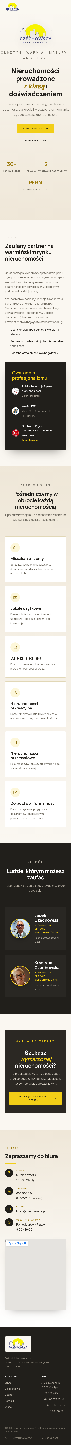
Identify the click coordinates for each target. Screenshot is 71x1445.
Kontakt (9, 1401)
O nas (8, 1383)
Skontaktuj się (35, 140)
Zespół (9, 1394)
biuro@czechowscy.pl (30, 1211)
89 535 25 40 (24, 1198)
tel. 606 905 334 (50, 1393)
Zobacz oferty (33, 128)
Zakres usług (12, 1388)
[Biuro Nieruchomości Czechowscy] (12, 7)
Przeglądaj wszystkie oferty (33, 1098)
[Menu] (64, 7)
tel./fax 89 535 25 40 (52, 1399)
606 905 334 (24, 1193)
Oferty (8, 1406)
